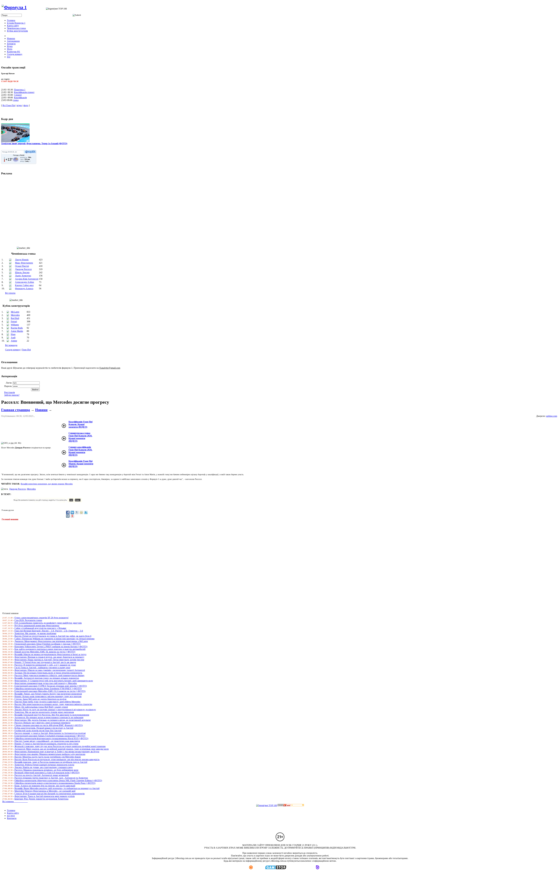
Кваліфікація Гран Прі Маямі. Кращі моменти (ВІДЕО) (81, 464)
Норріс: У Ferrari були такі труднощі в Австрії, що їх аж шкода (45, 662)
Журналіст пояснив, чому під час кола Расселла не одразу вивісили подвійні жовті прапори (60, 746)
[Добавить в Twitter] (86, 512)
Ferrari (14, 321)
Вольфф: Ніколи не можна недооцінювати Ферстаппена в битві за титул (50, 654)
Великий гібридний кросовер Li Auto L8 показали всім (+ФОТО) (46, 772)
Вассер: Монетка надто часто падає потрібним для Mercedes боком (47, 757)
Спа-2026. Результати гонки (28, 620)
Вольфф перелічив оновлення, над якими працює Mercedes (47, 484)
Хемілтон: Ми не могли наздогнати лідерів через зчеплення (44, 712)
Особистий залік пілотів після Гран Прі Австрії (37, 730)
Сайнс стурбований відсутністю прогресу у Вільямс (40, 628)
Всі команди (11, 345)
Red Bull (15, 318)
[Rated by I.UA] (284, 805)
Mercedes (15, 315)
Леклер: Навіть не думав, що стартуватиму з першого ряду (43, 767)
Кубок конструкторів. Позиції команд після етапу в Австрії (43, 728)
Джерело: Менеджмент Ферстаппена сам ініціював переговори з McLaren (51, 641)
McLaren (15, 312)
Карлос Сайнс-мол (24, 285)
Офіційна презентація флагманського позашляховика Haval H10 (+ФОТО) (51, 738)
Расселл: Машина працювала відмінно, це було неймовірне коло (46, 770)
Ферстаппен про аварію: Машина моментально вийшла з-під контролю (49, 754)
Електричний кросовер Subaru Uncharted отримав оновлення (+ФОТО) (49, 736)
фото (25, 105)
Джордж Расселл (23, 269)
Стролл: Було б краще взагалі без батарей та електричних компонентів (49, 793)
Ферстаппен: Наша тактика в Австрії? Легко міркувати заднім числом (49, 659)
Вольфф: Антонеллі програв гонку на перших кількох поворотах (46, 678)
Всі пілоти (10, 293)
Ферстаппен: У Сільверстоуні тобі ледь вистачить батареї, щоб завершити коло (53, 680)
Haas (13, 334)
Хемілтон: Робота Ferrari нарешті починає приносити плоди (44, 764)
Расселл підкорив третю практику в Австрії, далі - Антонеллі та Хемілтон (51, 778)
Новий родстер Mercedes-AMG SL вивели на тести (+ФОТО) (44, 652)
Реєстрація (9, 392)
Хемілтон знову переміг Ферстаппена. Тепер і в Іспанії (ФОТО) (34, 143)
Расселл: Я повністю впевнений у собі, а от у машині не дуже (45, 665)
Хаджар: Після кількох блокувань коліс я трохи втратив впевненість (48, 673)
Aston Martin (17, 331)
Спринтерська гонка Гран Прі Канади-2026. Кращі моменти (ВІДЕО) (80, 437)
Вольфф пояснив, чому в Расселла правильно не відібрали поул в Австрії (50, 762)
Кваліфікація (20, 97)
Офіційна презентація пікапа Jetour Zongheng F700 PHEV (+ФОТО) (48, 688)
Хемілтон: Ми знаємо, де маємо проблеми (35, 633)
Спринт (18, 95)
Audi (13, 337)
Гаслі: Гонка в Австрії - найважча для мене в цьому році (42, 667)
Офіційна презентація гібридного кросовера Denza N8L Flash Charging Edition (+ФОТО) (58, 780)
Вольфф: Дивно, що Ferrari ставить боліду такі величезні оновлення (48, 694)
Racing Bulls (17, 328)
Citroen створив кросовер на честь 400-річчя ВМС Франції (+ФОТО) (48, 725)
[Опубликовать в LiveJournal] (77, 512)
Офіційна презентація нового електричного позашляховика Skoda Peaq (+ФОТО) (54, 783)
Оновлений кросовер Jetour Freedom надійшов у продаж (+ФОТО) (47, 644)
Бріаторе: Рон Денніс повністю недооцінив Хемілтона (41, 799)
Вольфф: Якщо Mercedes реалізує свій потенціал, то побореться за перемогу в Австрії (56, 788)
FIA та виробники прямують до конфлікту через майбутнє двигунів (48, 623)
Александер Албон (24, 282)
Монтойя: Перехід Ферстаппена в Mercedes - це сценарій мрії (44, 791)
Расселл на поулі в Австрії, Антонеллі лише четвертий (41, 775)
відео (19, 105)
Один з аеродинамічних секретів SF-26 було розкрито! (41, 617)
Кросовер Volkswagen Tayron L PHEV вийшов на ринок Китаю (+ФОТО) (50, 646)
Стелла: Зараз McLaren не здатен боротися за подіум (40, 699)
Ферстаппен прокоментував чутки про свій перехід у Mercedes (45, 683)
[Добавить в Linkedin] (72, 512)
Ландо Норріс (22, 259)
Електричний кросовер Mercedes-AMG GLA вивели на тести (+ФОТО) (49, 691)
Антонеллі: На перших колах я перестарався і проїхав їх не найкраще (48, 717)
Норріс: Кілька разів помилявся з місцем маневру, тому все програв (48, 696)
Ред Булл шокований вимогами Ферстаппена (36, 625)
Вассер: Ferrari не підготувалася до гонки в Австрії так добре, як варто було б (52, 636)
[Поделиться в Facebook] (68, 512)
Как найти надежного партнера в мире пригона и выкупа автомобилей (49, 649)
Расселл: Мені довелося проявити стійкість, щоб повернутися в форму (49, 675)
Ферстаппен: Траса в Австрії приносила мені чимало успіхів (44, 796)
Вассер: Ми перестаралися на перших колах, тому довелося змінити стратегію (53, 704)
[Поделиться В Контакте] (68, 516)
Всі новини (15, 801)
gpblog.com (551, 416)
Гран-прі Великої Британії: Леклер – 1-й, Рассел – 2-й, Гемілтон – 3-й (48, 631)
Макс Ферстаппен (24, 263)
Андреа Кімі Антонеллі (26, 279)
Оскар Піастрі (22, 266)
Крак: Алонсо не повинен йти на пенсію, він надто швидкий (44, 785)
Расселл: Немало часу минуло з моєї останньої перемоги (42, 722)
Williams (15, 324)
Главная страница (15, 410)
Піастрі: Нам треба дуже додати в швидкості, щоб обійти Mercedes (47, 701)
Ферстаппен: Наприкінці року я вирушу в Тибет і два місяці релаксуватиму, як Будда (56, 751)
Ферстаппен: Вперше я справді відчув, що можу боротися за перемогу (49, 657)
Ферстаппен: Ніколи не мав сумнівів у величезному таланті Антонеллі (49, 670)
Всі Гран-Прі (8, 105)
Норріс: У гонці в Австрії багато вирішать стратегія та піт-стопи (46, 743)
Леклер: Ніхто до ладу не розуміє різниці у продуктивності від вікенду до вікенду (55, 709)
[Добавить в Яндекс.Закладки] (72, 516)
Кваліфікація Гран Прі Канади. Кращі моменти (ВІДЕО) (80, 424)
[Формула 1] (14, 7)
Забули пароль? (11, 395)
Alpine (14, 341)
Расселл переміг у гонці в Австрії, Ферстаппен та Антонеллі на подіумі (50, 733)
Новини (41, 410)
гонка (16, 100)
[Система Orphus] (48, 501)
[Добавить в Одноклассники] (81, 512)
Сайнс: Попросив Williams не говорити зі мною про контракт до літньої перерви (54, 638)
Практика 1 (19, 89)
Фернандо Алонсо (24, 288)
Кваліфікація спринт (24, 92)
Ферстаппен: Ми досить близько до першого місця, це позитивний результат (52, 720)
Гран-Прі (26, 349)
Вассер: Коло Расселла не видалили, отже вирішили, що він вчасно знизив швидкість (56, 759)
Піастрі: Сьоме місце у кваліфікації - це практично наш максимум (47, 741)
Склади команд (12, 349)
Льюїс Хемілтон (23, 275)
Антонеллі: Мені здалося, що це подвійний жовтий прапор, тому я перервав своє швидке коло (61, 749)
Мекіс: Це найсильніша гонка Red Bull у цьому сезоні (41, 707)
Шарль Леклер (22, 272)
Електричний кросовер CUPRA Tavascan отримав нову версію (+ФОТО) (50, 686)
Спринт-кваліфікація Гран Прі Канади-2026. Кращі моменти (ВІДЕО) (80, 451)
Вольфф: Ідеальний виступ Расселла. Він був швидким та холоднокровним (51, 715)
